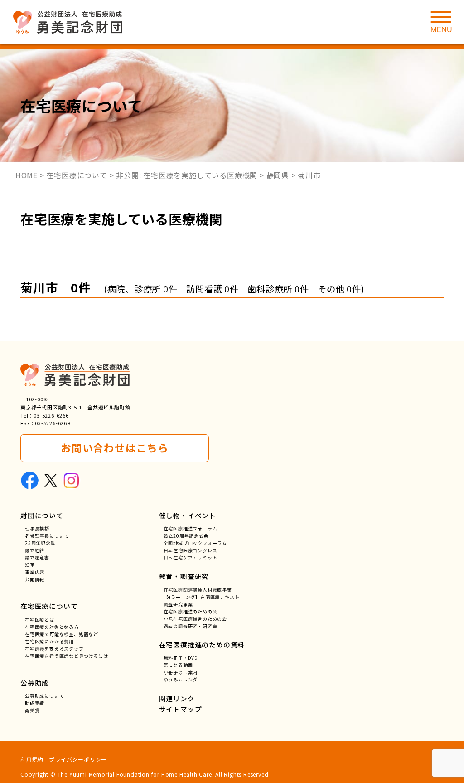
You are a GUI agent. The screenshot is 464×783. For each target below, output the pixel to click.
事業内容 (34, 572)
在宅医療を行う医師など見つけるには (66, 655)
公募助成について (44, 695)
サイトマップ (180, 709)
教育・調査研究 (184, 576)
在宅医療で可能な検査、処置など (61, 634)
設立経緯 (34, 550)
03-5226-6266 (51, 415)
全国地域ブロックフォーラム (195, 543)
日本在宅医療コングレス (191, 550)
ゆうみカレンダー (183, 679)
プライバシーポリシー (78, 759)
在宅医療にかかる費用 (49, 641)
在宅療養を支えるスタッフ (54, 648)
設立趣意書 (37, 557)
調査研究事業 (178, 604)
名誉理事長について (47, 535)
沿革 (30, 564)
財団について (41, 515)
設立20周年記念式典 (186, 535)
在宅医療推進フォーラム (191, 528)
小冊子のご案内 (181, 672)
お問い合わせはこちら (115, 447)
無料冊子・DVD (181, 657)
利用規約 (32, 759)
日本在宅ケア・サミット (191, 557)
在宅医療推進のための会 (191, 611)
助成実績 (34, 703)
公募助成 (34, 682)
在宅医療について (48, 606)
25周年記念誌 (40, 543)
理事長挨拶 (37, 528)
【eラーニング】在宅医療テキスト (202, 596)
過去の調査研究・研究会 (191, 626)
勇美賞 (32, 710)
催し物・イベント (187, 515)
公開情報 (34, 579)
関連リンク (177, 698)
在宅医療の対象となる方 (52, 626)
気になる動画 (178, 664)
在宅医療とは (39, 619)
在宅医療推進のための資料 (202, 644)
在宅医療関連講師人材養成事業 (198, 589)
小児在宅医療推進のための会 (195, 618)
